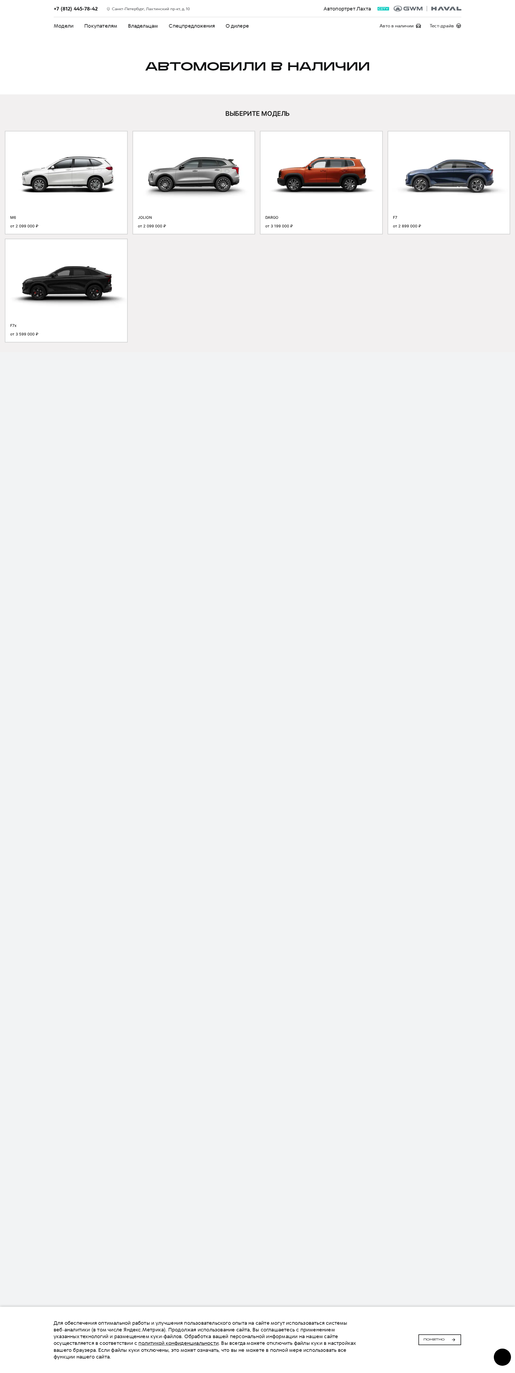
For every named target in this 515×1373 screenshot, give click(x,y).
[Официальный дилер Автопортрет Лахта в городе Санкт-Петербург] (427, 9)
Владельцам (143, 26)
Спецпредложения (192, 26)
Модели (63, 26)
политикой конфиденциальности (178, 1343)
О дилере (237, 26)
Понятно (434, 1339)
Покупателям (100, 26)
